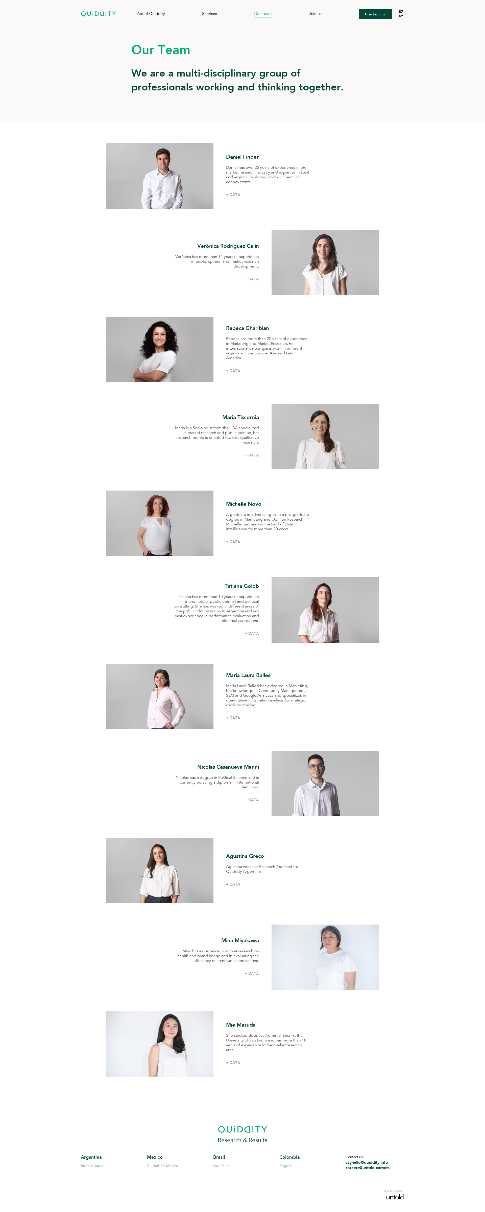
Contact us (375, 14)
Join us (315, 14)
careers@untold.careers (368, 1168)
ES (401, 11)
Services (209, 14)
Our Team (263, 14)
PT (401, 16)
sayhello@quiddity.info (367, 1162)
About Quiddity (151, 14)
